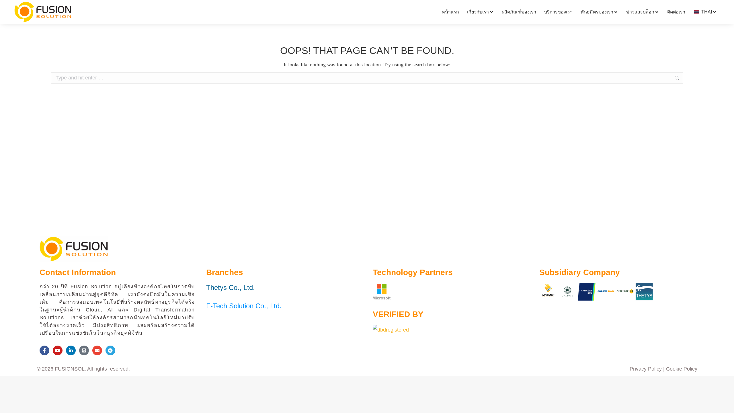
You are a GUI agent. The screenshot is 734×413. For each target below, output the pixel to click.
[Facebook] (44, 350)
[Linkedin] (71, 350)
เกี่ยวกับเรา (478, 11)
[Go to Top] (725, 404)
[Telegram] (110, 350)
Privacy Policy (646, 369)
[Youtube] (58, 350)
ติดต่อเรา (676, 11)
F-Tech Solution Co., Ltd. (244, 306)
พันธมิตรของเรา (597, 11)
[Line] (84, 350)
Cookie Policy (681, 369)
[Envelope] (97, 350)
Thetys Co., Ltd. (230, 287)
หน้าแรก (450, 11)
